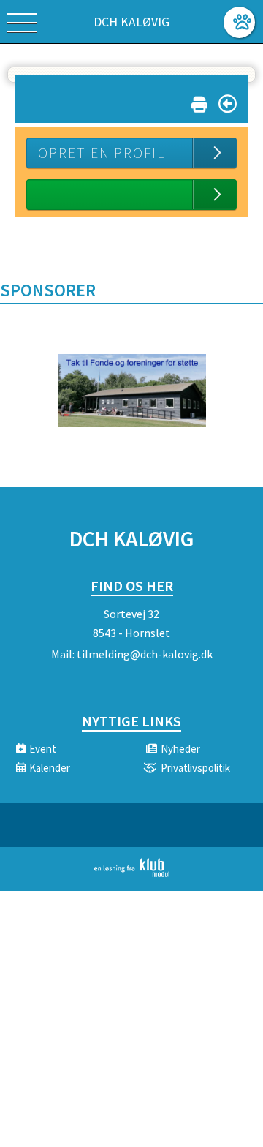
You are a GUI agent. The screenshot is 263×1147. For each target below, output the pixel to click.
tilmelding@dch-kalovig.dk (145, 654)
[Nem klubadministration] (131, 874)
